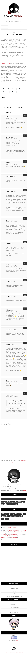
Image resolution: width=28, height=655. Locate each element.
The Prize (9, 191)
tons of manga (14, 537)
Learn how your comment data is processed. (13, 461)
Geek (24, 499)
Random (19, 501)
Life (14, 32)
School (15, 516)
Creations (4, 499)
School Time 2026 (14, 612)
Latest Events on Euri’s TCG (14, 599)
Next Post (20, 107)
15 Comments (17, 37)
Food (3, 513)
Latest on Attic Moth (14, 583)
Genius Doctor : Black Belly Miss (18, 531)
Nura (8, 310)
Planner (4, 516)
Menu (5, 27)
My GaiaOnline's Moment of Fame (14, 596)
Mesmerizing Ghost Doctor (7, 535)
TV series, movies (11, 540)
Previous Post (7, 107)
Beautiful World (14, 593)
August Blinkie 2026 (14, 604)
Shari (8, 117)
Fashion (14, 499)
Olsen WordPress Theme (10, 652)
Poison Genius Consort (16, 534)
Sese (8, 243)
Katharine (10, 265)
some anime (20, 540)
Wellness (15, 504)
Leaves (14, 591)
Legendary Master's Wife (12, 530)
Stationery (8, 504)
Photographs (8, 501)
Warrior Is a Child (14, 588)
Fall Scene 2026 (14, 610)
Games (7, 513)
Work (6, 518)
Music (16, 513)
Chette (8, 344)
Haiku (11, 513)
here (17, 640)
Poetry (14, 501)
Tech (20, 516)
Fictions (19, 499)
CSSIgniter (21, 652)
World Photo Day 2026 (14, 607)
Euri (9, 137)
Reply (25, 115)
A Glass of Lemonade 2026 (14, 602)
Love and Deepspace (11, 527)
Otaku (20, 513)
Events (9, 499)
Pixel (24, 513)
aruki (8, 395)
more (24, 490)
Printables (9, 516)
